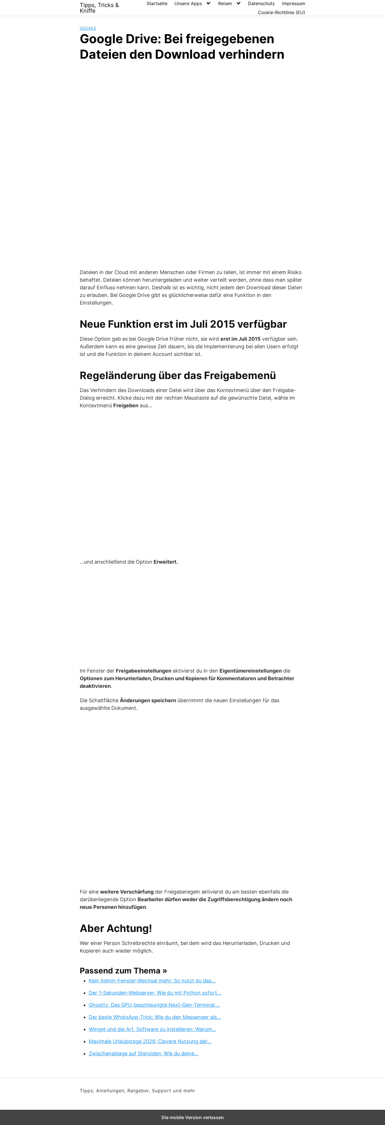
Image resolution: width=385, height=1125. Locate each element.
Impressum (293, 3)
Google (88, 28)
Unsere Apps (188, 3)
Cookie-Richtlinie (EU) (281, 12)
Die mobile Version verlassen (192, 1117)
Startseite (157, 3)
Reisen (225, 3)
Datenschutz (261, 3)
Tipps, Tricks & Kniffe (99, 8)
